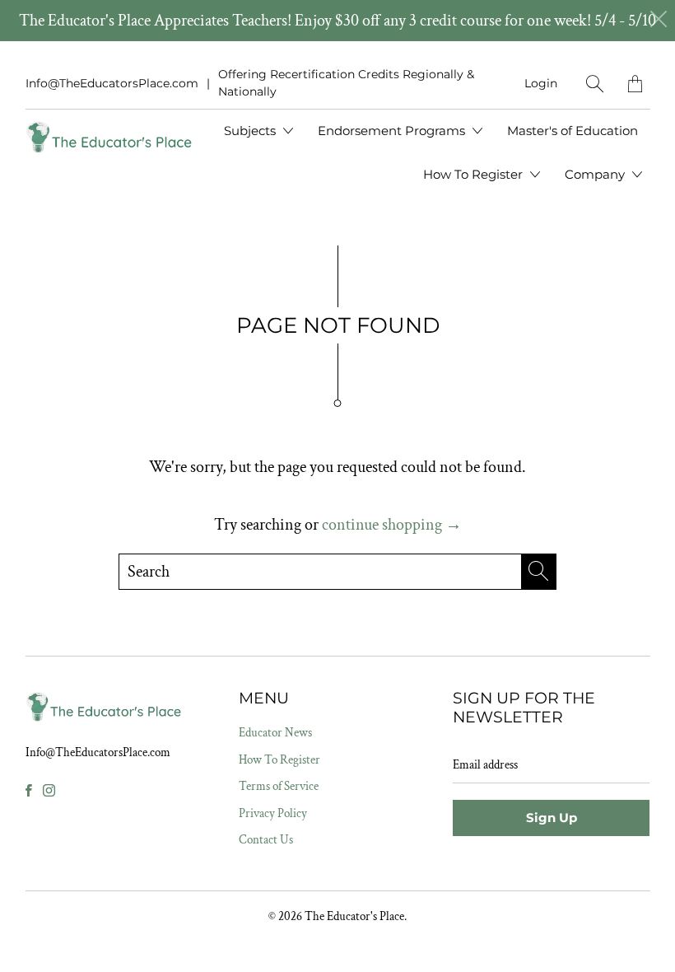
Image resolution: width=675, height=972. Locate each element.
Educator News (275, 733)
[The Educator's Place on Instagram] (49, 790)
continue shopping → (392, 524)
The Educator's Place (354, 916)
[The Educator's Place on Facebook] (29, 790)
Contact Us (266, 840)
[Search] (595, 83)
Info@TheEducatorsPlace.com (112, 83)
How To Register (474, 174)
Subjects (251, 130)
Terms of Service (279, 786)
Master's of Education (572, 130)
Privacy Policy (273, 813)
